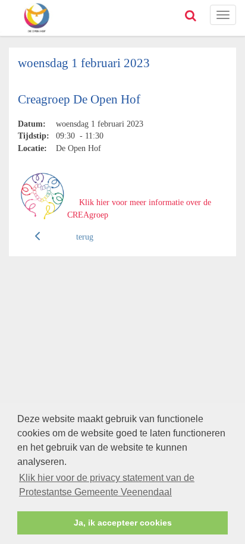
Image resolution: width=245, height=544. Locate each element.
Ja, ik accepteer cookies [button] (123, 522)
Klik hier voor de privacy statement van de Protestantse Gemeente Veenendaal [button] (106, 485)
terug (84, 236)
